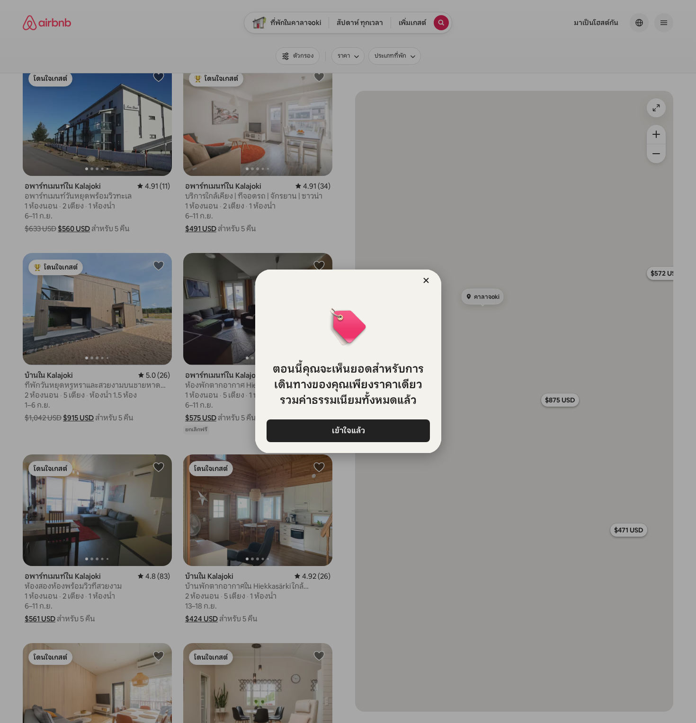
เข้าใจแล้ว (348, 431)
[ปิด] (426, 280)
